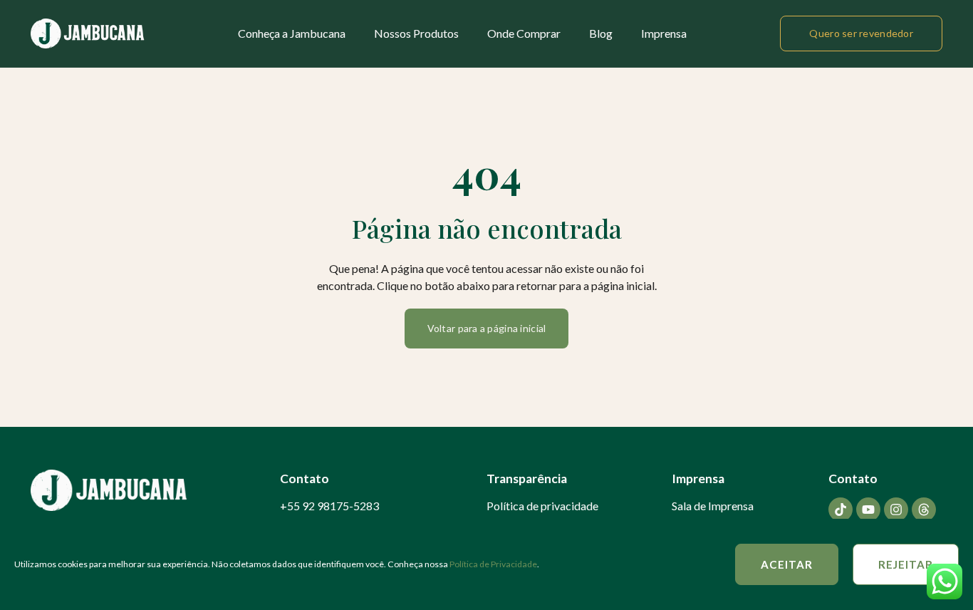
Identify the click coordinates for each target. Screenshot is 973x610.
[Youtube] (868, 509)
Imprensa (664, 33)
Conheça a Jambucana (291, 33)
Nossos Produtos (416, 33)
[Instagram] (896, 509)
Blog (601, 33)
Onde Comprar (524, 33)
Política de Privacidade (493, 564)
